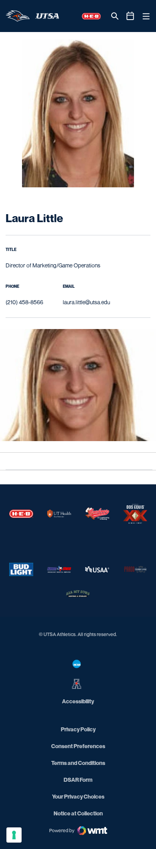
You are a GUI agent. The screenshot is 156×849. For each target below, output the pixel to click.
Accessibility (78, 700)
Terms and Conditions (78, 762)
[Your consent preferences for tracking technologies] (14, 835)
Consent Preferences (78, 746)
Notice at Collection (78, 813)
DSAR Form (78, 779)
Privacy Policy (78, 729)
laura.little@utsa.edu (86, 302)
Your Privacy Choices (78, 796)
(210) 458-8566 (24, 302)
